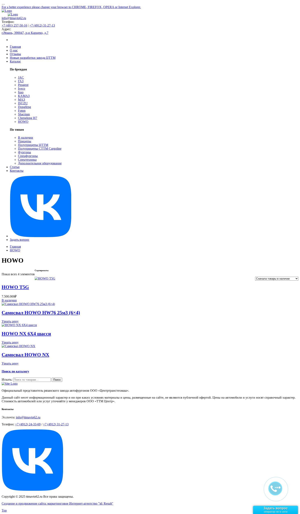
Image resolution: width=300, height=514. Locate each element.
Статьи (15, 167)
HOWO (23, 121)
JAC (21, 77)
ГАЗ (20, 81)
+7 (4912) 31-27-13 (42, 25)
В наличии (25, 137)
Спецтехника (27, 159)
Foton (22, 110)
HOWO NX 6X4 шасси (26, 333)
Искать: (7, 379)
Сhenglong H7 (27, 118)
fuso (20, 92)
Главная (15, 46)
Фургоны (24, 152)
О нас (14, 50)
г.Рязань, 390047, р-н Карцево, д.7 (25, 33)
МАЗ (21, 99)
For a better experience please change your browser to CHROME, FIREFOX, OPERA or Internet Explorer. (71, 7)
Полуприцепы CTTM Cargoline (39, 148)
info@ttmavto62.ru (14, 18)
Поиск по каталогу (15, 371)
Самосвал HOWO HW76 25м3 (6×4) (41, 312)
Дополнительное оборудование (40, 163)
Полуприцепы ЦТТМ (33, 145)
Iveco (21, 88)
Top (4, 510)
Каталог (15, 61)
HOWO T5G (15, 287)
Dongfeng (24, 107)
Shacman (24, 114)
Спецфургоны (28, 156)
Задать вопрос (19, 239)
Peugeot (23, 85)
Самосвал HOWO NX (25, 354)
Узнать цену (10, 321)
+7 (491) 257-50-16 (14, 25)
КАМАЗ (24, 96)
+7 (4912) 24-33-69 (28, 424)
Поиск (57, 379)
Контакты (16, 170)
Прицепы (24, 141)
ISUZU (23, 103)
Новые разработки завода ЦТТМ (33, 57)
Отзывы (15, 54)
